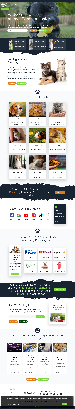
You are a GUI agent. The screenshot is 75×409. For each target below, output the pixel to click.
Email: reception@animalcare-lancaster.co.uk (60, 0)
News (25, 344)
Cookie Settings (16, 404)
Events (10, 344)
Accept (65, 404)
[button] (33, 30)
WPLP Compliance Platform (38, 406)
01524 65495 (13, 394)
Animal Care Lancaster (13, 372)
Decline (9, 404)
